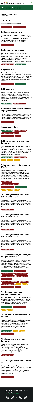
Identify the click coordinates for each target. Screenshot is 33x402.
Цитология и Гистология (20, 27)
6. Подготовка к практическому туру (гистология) (16, 110)
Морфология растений (7, 273)
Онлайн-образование (7, 130)
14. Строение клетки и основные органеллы (11, 293)
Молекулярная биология (8, 136)
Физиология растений (20, 271)
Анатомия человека (7, 27)
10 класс (11, 160)
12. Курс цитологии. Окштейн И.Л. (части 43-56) (15, 236)
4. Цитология (7, 69)
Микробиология (25, 281)
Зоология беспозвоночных (8, 276)
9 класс (4, 160)
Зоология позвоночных (22, 276)
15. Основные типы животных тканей (15, 316)
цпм (8, 397)
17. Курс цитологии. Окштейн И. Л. (16, 361)
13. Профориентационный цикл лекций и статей (16, 256)
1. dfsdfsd (5, 20)
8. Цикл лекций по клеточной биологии (15, 142)
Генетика (19, 136)
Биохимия (18, 287)
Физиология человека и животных (10, 133)
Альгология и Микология (21, 273)
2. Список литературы (11, 32)
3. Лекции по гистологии (12, 50)
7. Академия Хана (9, 127)
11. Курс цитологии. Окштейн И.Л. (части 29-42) (15, 216)
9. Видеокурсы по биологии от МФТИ (15, 166)
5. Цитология (7, 89)
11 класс (17, 160)
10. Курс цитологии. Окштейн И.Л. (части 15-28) (15, 196)
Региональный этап (21, 64)
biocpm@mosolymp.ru (12, 393)
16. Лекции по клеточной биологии (13, 340)
